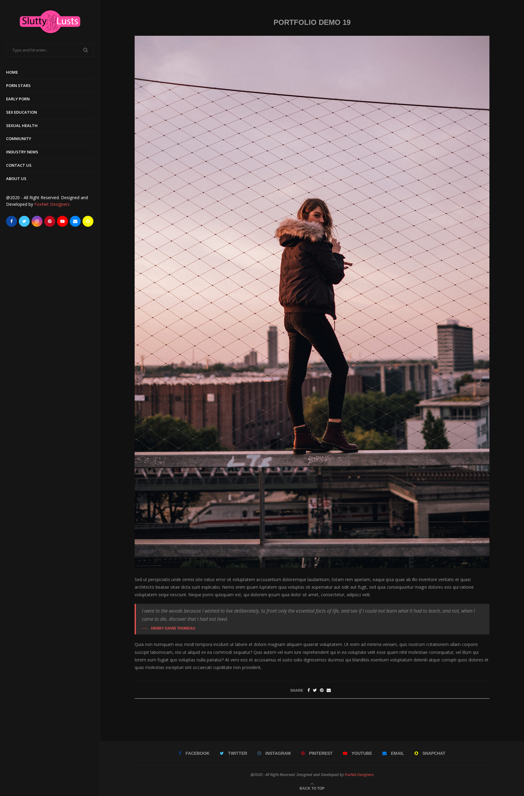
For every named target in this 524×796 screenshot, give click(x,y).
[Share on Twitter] (315, 690)
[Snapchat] (87, 221)
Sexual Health (22, 125)
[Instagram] (37, 221)
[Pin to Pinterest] (322, 690)
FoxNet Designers (52, 204)
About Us (16, 178)
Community (18, 138)
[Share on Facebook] (308, 690)
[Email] (75, 221)
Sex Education (21, 112)
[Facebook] (11, 221)
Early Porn (18, 99)
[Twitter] (24, 221)
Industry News (22, 152)
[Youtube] (62, 221)
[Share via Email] (329, 690)
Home (12, 72)
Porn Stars (18, 85)
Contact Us (19, 165)
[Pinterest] (49, 221)
